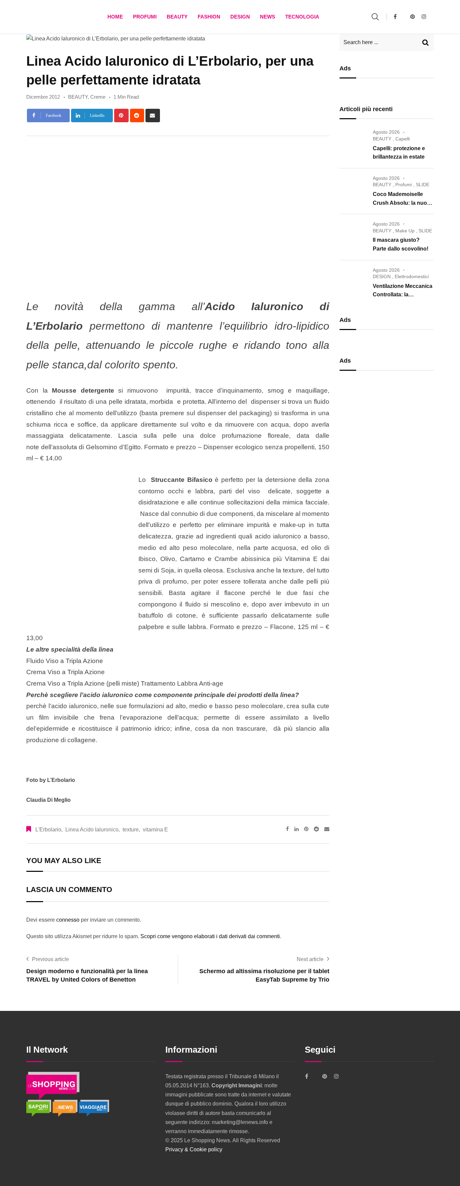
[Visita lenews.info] (66, 1108)
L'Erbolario (48, 829)
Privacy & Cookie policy (193, 1149)
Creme (97, 97)
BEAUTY (177, 17)
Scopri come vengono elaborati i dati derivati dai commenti (210, 936)
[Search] (375, 16)
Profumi (145, 17)
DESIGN (240, 17)
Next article (310, 959)
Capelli (402, 138)
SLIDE (422, 184)
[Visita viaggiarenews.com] (94, 1108)
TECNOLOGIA (302, 17)
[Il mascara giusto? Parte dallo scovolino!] (353, 233)
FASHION (209, 17)
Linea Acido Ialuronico (92, 829)
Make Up (405, 230)
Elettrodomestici (412, 276)
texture (131, 829)
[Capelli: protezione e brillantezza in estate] (353, 142)
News (267, 17)
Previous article (50, 959)
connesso (67, 920)
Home (115, 17)
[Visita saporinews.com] (39, 1108)
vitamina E (155, 829)
